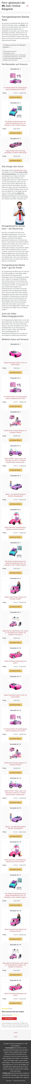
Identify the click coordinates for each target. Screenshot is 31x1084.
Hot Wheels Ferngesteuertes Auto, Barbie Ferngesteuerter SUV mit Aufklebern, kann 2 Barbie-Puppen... (15, 123)
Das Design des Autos (9, 53)
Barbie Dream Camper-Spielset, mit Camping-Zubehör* (15, 431)
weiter (15, 1037)
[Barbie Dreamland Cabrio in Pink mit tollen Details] (15, 353)
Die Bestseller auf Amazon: (10, 51)
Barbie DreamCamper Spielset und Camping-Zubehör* (15, 598)
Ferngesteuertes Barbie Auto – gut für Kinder (14, 56)
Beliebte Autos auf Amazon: (10, 60)
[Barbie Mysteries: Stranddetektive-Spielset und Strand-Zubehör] (15, 518)
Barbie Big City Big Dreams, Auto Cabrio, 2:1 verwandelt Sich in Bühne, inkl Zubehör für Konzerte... (15, 632)
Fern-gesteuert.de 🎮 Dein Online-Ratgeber (13, 6)
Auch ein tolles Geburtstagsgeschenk (13, 58)
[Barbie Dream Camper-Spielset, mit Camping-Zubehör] (15, 421)
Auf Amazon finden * (15, 97)
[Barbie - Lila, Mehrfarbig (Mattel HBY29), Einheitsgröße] (15, 485)
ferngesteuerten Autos (20, 170)
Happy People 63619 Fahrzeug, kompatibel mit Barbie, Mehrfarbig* (15, 151)
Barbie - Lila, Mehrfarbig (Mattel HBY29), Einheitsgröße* (15, 495)
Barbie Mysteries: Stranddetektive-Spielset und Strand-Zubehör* (15, 528)
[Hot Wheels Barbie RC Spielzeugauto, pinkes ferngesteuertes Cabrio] (15, 78)
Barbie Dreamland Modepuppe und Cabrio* (15, 662)
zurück (16, 1032)
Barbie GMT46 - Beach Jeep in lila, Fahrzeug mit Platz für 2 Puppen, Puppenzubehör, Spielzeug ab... (15, 460)
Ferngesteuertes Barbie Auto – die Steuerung (15, 55)
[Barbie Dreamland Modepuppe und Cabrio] (15, 654)
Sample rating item (7, 1015)
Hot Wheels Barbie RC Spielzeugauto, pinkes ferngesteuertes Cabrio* (15, 88)
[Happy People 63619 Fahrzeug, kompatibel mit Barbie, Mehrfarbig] (15, 144)
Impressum (9, 1080)
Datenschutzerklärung (19, 1080)
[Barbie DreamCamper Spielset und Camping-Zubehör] (15, 587)
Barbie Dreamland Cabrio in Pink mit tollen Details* (15, 363)
